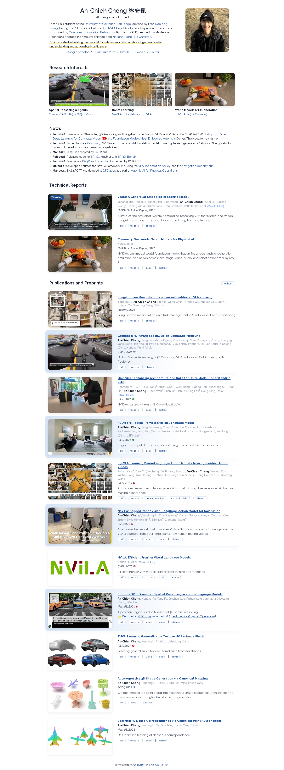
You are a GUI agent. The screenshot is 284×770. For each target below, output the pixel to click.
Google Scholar (78, 52)
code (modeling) (155, 498)
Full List (228, 283)
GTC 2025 (109, 170)
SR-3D (71, 114)
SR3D (86, 161)
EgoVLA (146, 114)
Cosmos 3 (94, 143)
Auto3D (189, 114)
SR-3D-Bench (127, 156)
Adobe (129, 28)
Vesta (89, 114)
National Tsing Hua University (132, 37)
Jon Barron (139, 764)
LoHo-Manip (131, 114)
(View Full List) (215, 206)
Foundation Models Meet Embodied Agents (143, 138)
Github (124, 52)
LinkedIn (139, 52)
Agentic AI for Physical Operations (154, 170)
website (134, 225)
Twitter (154, 52)
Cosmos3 (201, 114)
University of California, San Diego (108, 24)
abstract (150, 225)
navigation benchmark (197, 166)
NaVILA (117, 114)
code (149, 268)
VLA (141, 166)
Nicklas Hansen (159, 764)
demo (149, 577)
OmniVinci (103, 161)
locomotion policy (157, 166)
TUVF (178, 114)
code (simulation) (180, 498)
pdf (121, 225)
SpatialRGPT (57, 114)
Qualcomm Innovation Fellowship (92, 32)
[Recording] (104, 138)
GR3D (81, 114)
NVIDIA (112, 28)
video (149, 539)
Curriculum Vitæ (105, 52)
